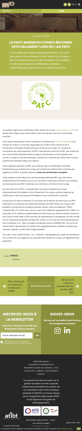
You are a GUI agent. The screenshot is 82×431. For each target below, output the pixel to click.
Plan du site (29, 371)
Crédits (40, 371)
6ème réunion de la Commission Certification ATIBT (16, 286)
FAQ (56, 368)
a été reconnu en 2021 (65, 130)
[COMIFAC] (49, 415)
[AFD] (32, 415)
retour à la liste (41, 286)
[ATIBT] (11, 419)
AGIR (61, 11)
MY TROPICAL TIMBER (41, 423)
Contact (41, 374)
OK (79, 429)
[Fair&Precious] (8, 4)
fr (73, 4)
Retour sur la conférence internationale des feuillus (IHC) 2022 (65, 286)
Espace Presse (52, 371)
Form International (63, 141)
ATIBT (52, 420)
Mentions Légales (41, 361)
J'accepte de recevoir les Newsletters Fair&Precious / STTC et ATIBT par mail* (18, 343)
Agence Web (70, 423)
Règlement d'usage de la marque (38, 368)
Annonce (16, 259)
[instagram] (57, 332)
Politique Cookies (66, 429)
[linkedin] (67, 332)
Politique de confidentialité (41, 364)
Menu (8, 11)
